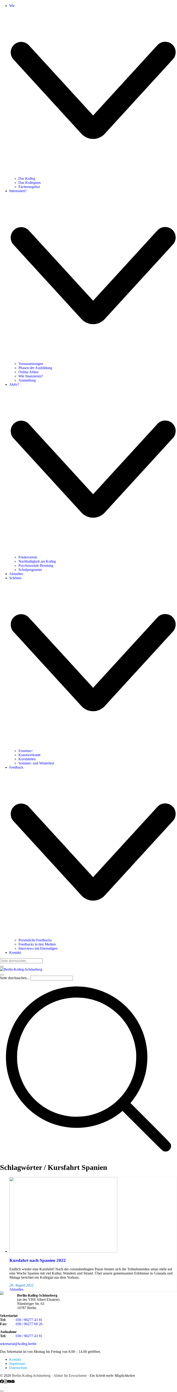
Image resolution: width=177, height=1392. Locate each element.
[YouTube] (9, 1382)
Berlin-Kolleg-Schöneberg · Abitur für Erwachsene (49, 1375)
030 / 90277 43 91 (29, 1320)
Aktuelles (16, 1289)
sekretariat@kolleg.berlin (18, 1344)
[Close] (2, 966)
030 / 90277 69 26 (29, 1324)
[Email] (13, 1382)
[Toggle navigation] (2, 974)
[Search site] (88, 1156)
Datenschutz (18, 1368)
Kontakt (15, 1359)
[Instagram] (5, 1382)
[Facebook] (2, 1382)
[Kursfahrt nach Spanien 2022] (63, 1251)
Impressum (17, 1364)
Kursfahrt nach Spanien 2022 (37, 1260)
